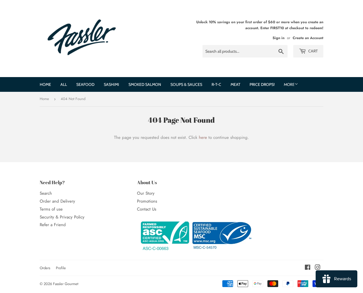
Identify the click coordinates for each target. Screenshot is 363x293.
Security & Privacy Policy (62, 217)
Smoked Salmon (144, 84)
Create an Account (308, 38)
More (289, 84)
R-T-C (216, 84)
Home (45, 84)
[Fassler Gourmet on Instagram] (317, 268)
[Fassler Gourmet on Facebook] (308, 268)
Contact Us (146, 209)
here (203, 137)
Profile (61, 268)
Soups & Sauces (186, 84)
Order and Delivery (57, 201)
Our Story (146, 193)
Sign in (278, 38)
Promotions (147, 201)
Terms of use (51, 209)
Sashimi (111, 84)
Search (46, 193)
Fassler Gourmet (65, 283)
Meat (235, 84)
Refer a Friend (53, 225)
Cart (312, 51)
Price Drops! (262, 84)
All (63, 84)
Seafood (85, 84)
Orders (45, 268)
